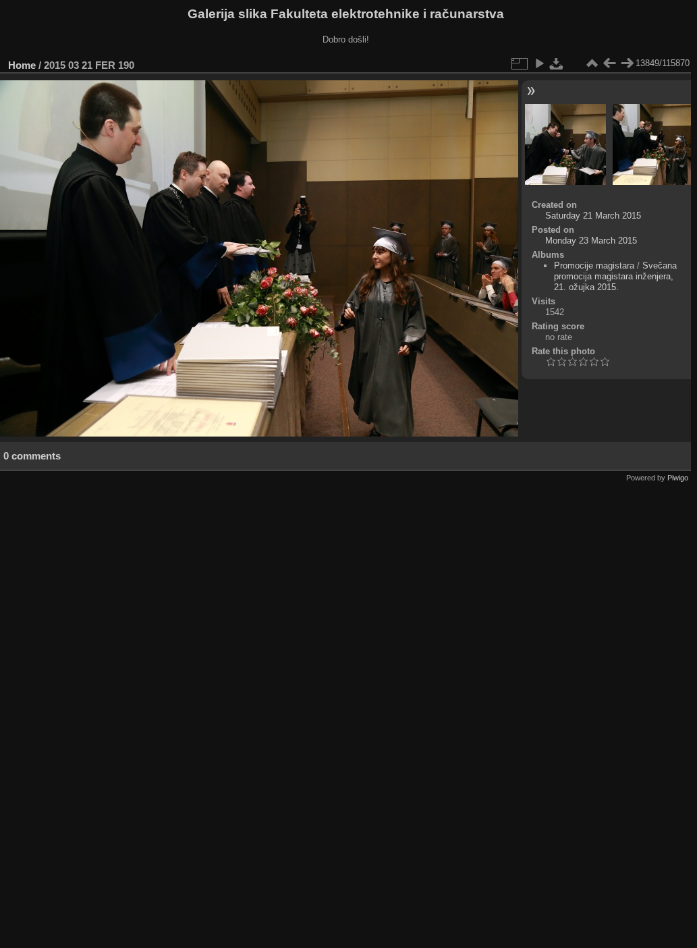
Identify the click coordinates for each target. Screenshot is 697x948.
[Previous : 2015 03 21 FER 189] (609, 63)
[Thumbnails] (592, 63)
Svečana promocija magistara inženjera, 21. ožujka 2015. (615, 276)
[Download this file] (556, 63)
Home (22, 65)
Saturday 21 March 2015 (593, 216)
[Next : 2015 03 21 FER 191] (627, 63)
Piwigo (677, 478)
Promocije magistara (594, 265)
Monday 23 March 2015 (591, 240)
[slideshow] (539, 63)
